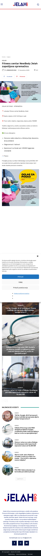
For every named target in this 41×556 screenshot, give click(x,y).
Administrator (12, 70)
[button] (38, 256)
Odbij (20, 282)
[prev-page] (3, 400)
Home (3, 57)
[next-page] (6, 400)
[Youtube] (26, 543)
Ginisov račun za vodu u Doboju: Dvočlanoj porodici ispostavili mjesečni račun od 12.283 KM (20, 392)
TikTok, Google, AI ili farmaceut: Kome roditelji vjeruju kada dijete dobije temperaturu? (20, 310)
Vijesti (20, 305)
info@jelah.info (27, 538)
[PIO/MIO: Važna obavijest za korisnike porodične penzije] (7, 470)
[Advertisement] (20, 32)
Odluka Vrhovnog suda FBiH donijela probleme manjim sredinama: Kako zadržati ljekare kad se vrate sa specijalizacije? (20, 350)
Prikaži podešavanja (20, 288)
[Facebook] (14, 543)
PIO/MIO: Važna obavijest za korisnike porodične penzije (25, 471)
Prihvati (20, 277)
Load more (20, 479)
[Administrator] (3, 70)
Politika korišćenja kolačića (21, 293)
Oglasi (8, 57)
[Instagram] (20, 543)
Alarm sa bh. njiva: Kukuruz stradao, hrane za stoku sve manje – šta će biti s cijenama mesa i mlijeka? (25, 457)
